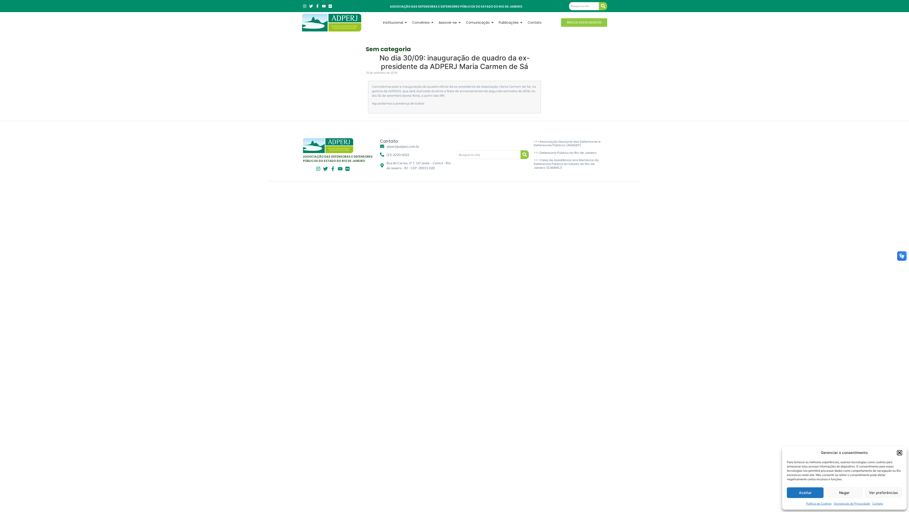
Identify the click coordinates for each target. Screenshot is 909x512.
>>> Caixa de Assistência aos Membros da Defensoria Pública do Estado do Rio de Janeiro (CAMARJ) (566, 164)
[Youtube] (324, 6)
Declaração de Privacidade (852, 503)
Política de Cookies (819, 503)
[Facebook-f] (317, 6)
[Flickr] (330, 6)
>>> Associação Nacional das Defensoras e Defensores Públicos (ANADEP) (567, 143)
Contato (877, 503)
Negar (844, 492)
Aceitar (805, 492)
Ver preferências (883, 492)
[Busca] (603, 6)
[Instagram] (305, 6)
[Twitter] (311, 6)
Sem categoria (388, 49)
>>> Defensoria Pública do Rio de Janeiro (565, 153)
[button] (899, 452)
